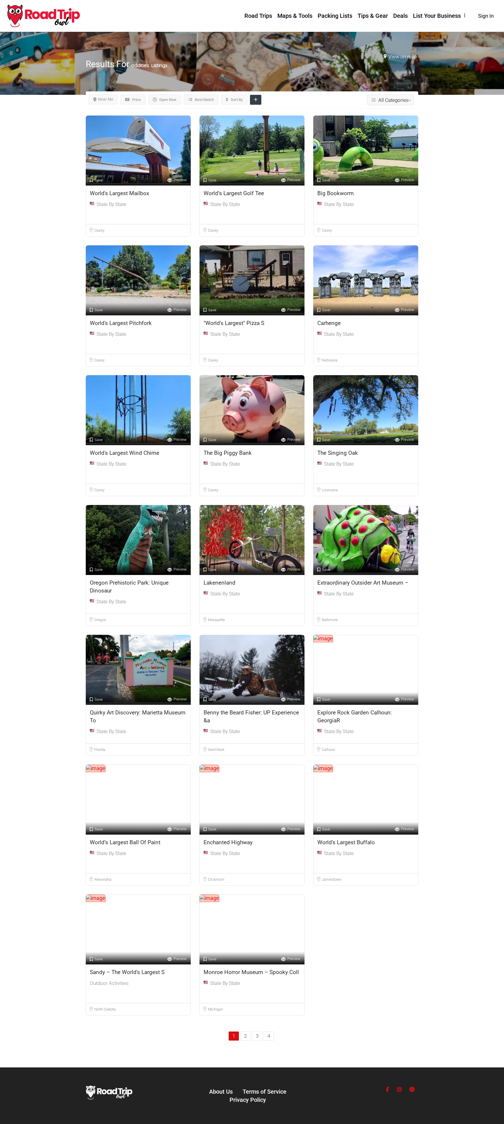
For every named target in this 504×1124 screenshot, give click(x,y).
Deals (400, 15)
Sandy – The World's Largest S (127, 972)
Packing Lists (335, 15)
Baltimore (330, 620)
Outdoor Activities (109, 983)
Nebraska (329, 360)
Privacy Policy (248, 1099)
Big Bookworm (335, 193)
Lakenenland (219, 582)
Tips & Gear (373, 15)
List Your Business (437, 15)
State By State (111, 204)
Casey (99, 230)
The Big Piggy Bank (228, 453)
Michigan (215, 1009)
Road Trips (258, 15)
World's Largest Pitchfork (121, 323)
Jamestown (332, 879)
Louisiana (330, 490)
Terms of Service (264, 1091)
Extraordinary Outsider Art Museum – (362, 582)
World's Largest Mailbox (119, 193)
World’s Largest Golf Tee (234, 193)
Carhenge (329, 323)
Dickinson (216, 879)
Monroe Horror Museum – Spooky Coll (251, 972)
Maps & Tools (294, 15)
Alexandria (102, 879)
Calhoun (328, 749)
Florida (99, 749)
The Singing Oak (337, 453)
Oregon (100, 620)
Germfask (216, 749)
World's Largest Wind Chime (124, 453)
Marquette (216, 620)
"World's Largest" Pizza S (234, 323)
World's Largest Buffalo (346, 842)
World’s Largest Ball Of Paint (125, 842)
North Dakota (105, 1009)
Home (90, 48)
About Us (221, 1091)
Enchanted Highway (228, 842)
